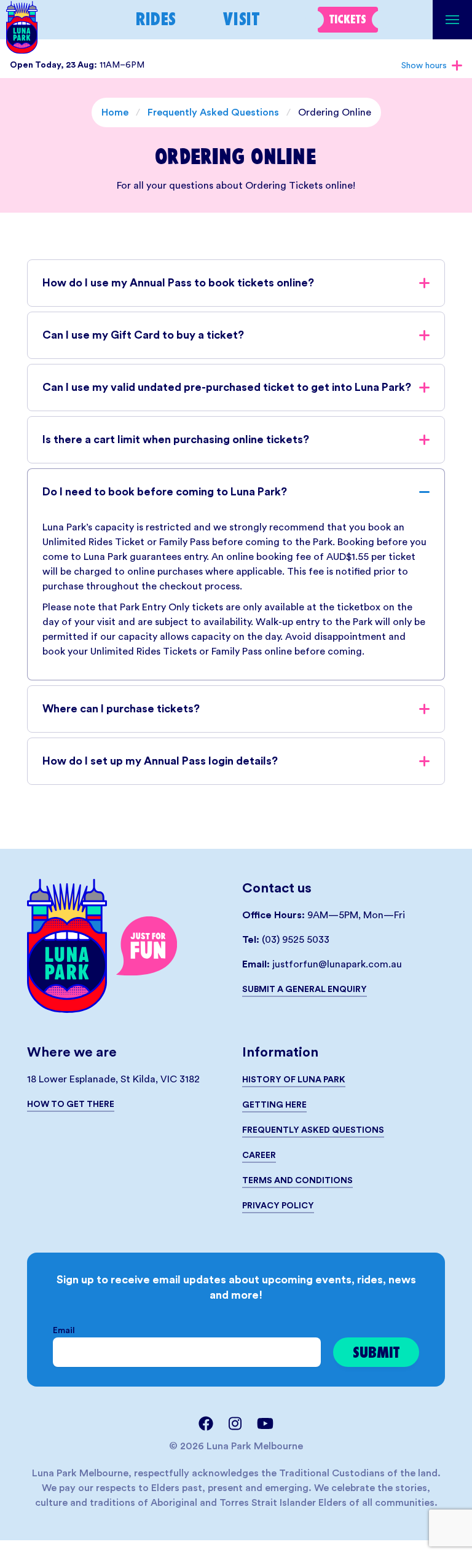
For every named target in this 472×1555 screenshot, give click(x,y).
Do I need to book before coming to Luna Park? (164, 491)
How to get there (70, 1104)
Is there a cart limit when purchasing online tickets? (175, 439)
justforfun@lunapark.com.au (337, 964)
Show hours (424, 65)
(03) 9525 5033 (295, 940)
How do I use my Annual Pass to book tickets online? (178, 282)
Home (114, 112)
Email (64, 1330)
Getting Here (274, 1105)
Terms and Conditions (297, 1180)
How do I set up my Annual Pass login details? (160, 760)
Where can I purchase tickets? (121, 708)
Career (259, 1155)
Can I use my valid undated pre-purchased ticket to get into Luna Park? (226, 387)
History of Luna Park (293, 1080)
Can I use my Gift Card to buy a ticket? (143, 335)
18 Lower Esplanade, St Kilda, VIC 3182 (113, 1079)
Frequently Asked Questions (213, 112)
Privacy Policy (278, 1206)
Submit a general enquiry (304, 989)
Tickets (347, 19)
